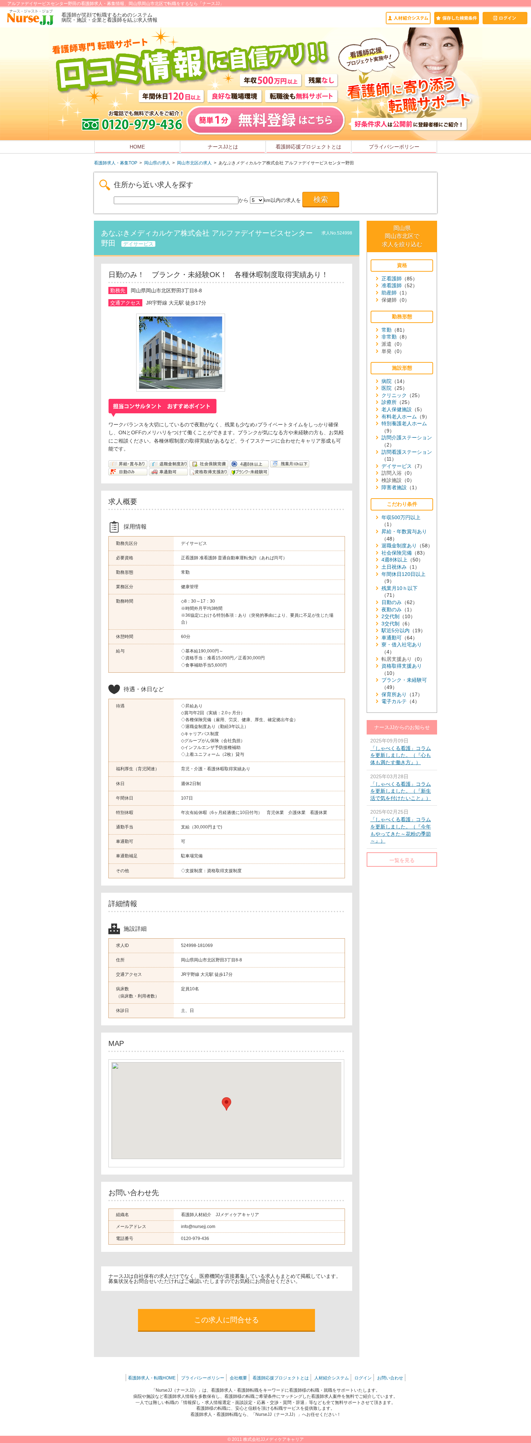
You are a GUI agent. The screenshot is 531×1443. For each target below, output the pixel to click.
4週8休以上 (394, 560)
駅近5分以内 (395, 630)
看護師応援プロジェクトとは (308, 147)
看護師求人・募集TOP (115, 162)
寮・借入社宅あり (401, 644)
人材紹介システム (331, 1377)
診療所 (389, 402)
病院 (386, 381)
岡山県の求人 (157, 162)
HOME (137, 147)
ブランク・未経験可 (404, 680)
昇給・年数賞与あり (404, 531)
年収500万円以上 (400, 517)
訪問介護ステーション (406, 437)
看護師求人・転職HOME (152, 1377)
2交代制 (390, 616)
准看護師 (391, 285)
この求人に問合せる (226, 1320)
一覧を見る (402, 860)
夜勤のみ (391, 609)
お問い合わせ (390, 1377)
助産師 (389, 293)
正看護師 (391, 278)
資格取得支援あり (401, 666)
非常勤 (389, 337)
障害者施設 (394, 487)
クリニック (394, 395)
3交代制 (390, 623)
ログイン (363, 1377)
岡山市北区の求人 (194, 162)
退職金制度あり (399, 545)
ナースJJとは (223, 147)
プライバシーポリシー (394, 147)
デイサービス (396, 466)
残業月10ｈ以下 (399, 588)
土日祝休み (394, 567)
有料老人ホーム (399, 416)
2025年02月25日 (400, 826)
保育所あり (394, 694)
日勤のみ (391, 602)
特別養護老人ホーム (404, 423)
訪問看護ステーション (406, 452)
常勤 (386, 330)
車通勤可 (391, 638)
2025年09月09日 (400, 751)
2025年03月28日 (400, 787)
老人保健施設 (396, 409)
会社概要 (238, 1377)
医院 (386, 388)
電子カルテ (394, 701)
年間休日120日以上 (403, 574)
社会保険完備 (396, 553)
